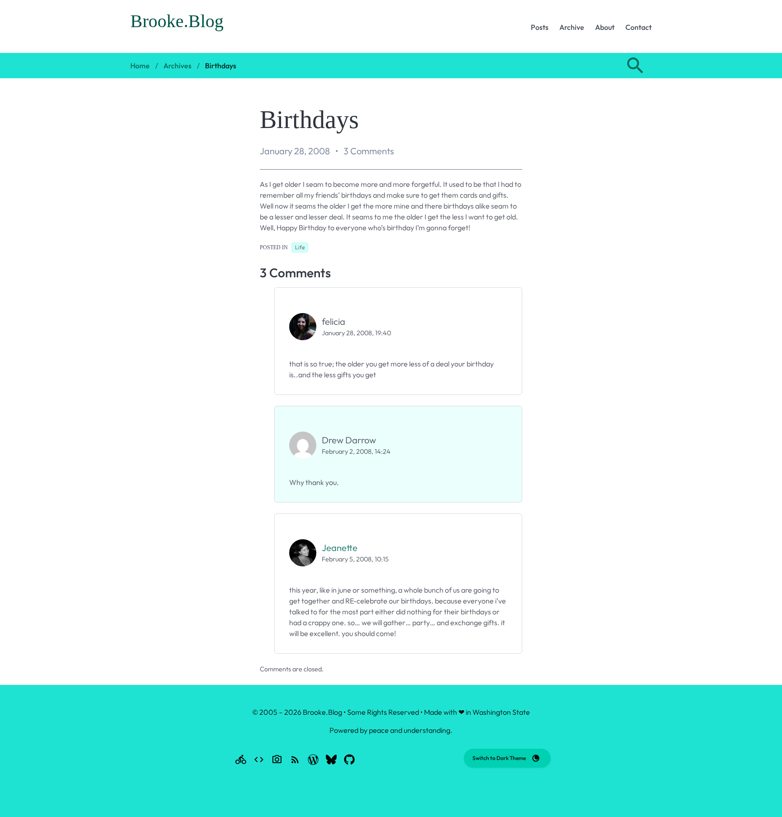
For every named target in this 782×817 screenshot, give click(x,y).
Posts (539, 27)
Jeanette (340, 547)
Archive (571, 27)
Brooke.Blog (177, 21)
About (605, 27)
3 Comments (368, 151)
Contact (638, 27)
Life (300, 247)
